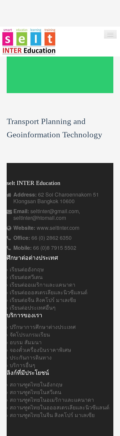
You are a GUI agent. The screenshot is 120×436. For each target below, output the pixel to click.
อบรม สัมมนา (26, 342)
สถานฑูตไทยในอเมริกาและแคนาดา (52, 399)
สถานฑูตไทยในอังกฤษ (36, 384)
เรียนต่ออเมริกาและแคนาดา (42, 284)
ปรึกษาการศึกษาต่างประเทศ (43, 327)
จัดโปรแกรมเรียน (30, 334)
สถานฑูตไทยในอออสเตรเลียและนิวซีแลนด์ (59, 407)
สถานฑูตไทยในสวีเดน (35, 392)
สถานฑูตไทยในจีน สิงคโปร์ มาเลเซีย (52, 415)
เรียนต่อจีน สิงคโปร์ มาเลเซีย (43, 300)
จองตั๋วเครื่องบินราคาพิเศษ (40, 350)
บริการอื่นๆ (22, 365)
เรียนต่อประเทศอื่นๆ (33, 307)
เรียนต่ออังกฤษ (27, 269)
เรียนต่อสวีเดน (26, 277)
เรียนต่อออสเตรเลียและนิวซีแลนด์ (48, 292)
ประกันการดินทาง (31, 357)
